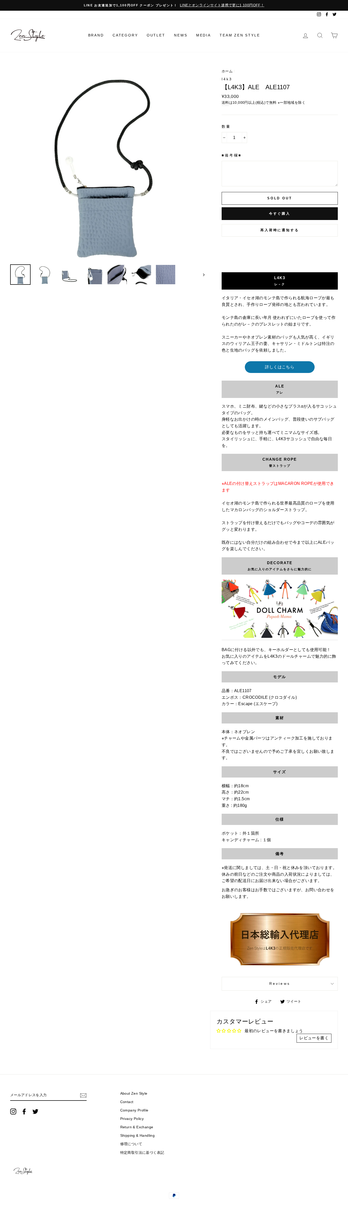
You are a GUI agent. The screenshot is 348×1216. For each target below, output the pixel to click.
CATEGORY (125, 35)
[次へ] (201, 274)
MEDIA (203, 35)
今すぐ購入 (280, 213)
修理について (131, 1144)
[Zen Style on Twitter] (35, 1111)
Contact (126, 1102)
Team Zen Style (240, 35)
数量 (226, 126)
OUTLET (156, 35)
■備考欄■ (232, 155)
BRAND (96, 35)
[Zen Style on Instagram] (13, 1111)
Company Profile (134, 1110)
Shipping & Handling (137, 1135)
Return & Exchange (136, 1127)
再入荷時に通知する (279, 230)
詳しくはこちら (279, 367)
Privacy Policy (132, 1119)
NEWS (180, 35)
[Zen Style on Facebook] (24, 1111)
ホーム (227, 71)
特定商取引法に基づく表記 (142, 1153)
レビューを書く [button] (314, 1038)
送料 (225, 103)
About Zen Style (134, 1093)
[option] (174, 5)
